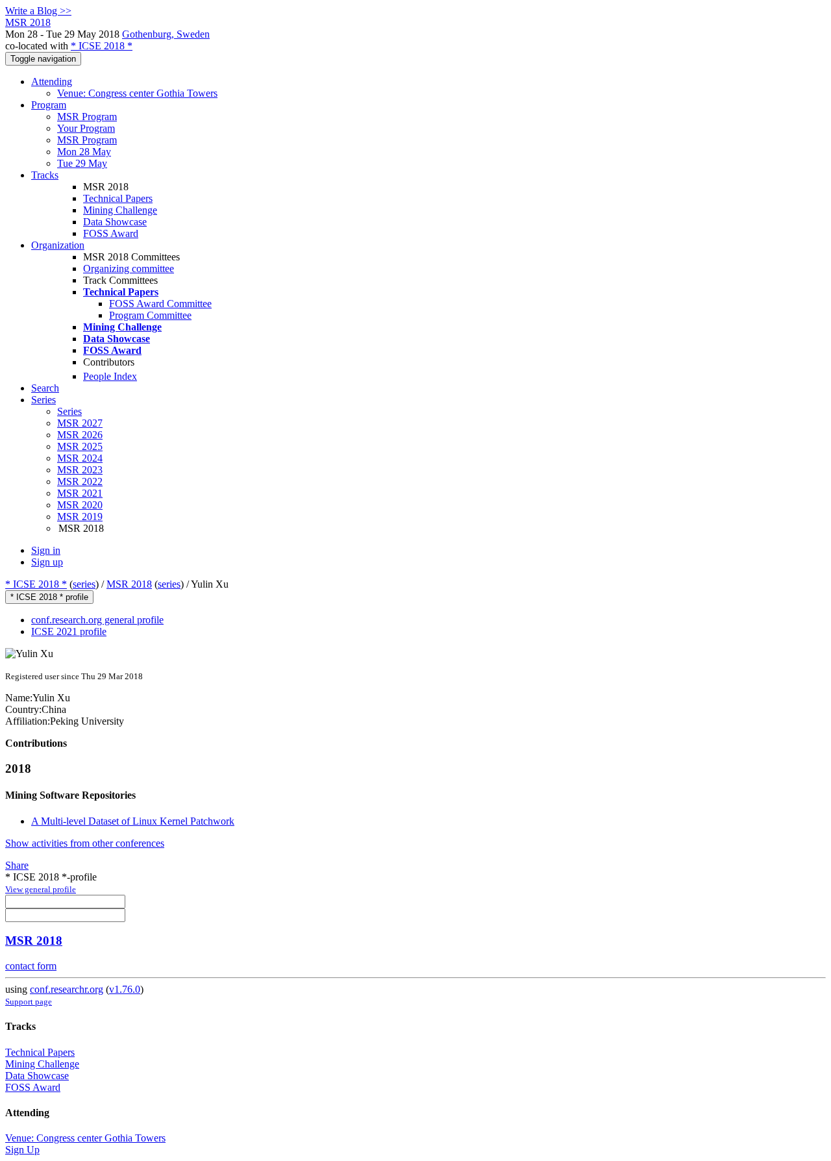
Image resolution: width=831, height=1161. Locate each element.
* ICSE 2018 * (101, 45)
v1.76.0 (124, 989)
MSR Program (87, 116)
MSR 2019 (80, 516)
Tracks (44, 175)
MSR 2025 (80, 446)
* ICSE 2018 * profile (49, 597)
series (84, 584)
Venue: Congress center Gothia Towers (137, 93)
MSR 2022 (80, 481)
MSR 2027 (80, 423)
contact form (30, 965)
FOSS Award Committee (160, 303)
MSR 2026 (80, 434)
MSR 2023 (80, 469)
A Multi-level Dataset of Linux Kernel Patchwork (132, 821)
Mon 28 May (84, 151)
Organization (57, 245)
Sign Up (22, 1149)
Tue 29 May (82, 163)
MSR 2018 (129, 584)
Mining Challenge (120, 210)
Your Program (86, 128)
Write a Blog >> (38, 10)
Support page (28, 1001)
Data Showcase (115, 221)
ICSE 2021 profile (68, 631)
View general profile (40, 889)
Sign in (45, 550)
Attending (51, 81)
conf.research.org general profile (97, 619)
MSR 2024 (80, 458)
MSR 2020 (80, 504)
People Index (110, 376)
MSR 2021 (80, 493)
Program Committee (150, 315)
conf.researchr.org (66, 989)
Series (69, 411)
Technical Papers (118, 198)
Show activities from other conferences (84, 843)
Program (48, 104)
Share (17, 865)
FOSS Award (110, 233)
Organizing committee (128, 268)
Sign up (47, 562)
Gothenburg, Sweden (166, 34)
